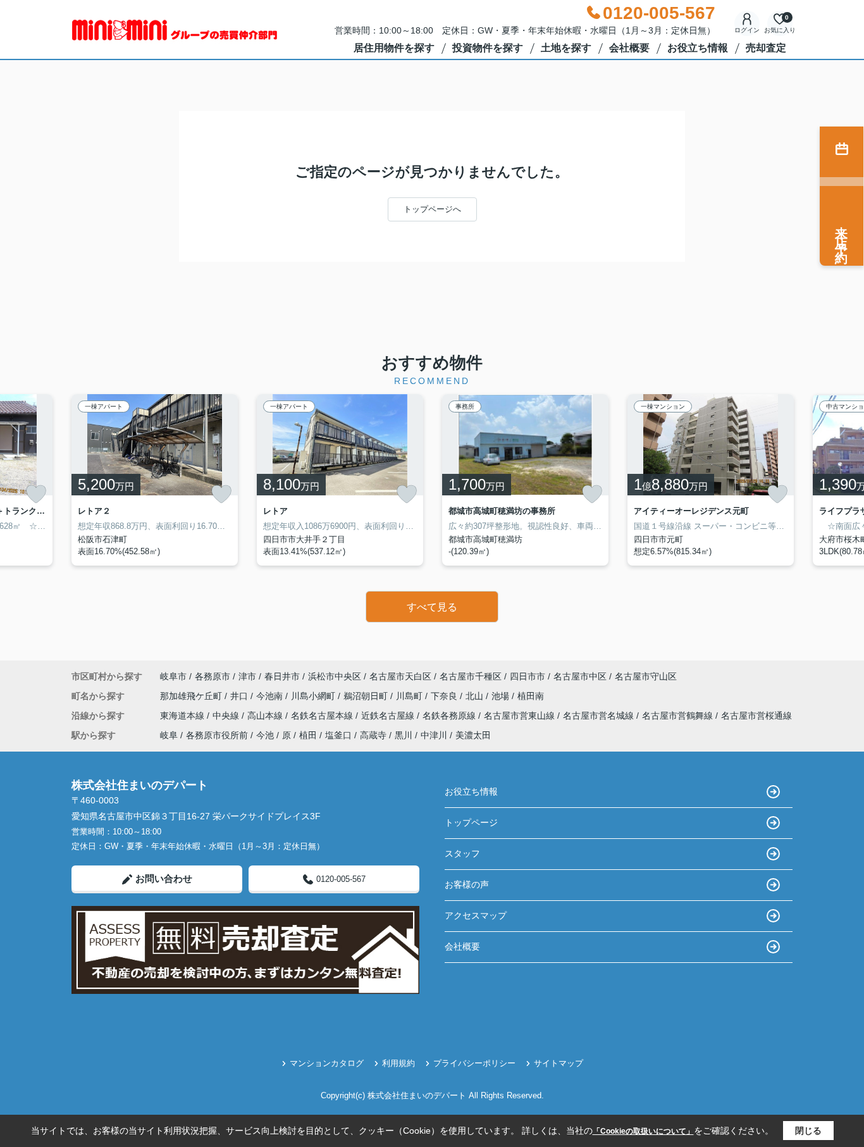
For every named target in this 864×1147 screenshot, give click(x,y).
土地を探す (566, 47)
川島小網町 (314, 696)
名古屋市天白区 (400, 676)
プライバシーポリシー (474, 1063)
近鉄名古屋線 (389, 715)
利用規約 (398, 1063)
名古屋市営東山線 (520, 715)
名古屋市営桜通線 (756, 715)
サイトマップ (558, 1063)
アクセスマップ (476, 915)
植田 (308, 735)
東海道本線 (183, 715)
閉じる (808, 1130)
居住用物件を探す (394, 47)
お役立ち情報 (697, 47)
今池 (265, 735)
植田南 (530, 696)
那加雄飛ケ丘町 (192, 696)
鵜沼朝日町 (366, 696)
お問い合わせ (163, 878)
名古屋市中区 (580, 676)
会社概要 (629, 47)
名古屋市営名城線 (599, 715)
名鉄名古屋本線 (323, 715)
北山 (476, 696)
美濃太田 (473, 735)
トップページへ (432, 209)
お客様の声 (467, 884)
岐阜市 (173, 676)
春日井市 (282, 676)
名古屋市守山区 (646, 676)
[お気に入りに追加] (36, 494)
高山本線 (266, 715)
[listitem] (154, 480)
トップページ (471, 822)
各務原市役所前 (217, 735)
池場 (501, 696)
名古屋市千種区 (471, 676)
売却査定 (766, 47)
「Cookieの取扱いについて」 (643, 1131)
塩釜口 (338, 735)
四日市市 (527, 676)
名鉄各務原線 (450, 715)
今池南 (270, 696)
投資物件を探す (487, 47)
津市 (247, 676)
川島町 (410, 696)
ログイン (747, 30)
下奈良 (445, 696)
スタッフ (462, 853)
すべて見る (432, 607)
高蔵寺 (373, 735)
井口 (240, 696)
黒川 (403, 735)
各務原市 (212, 676)
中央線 (227, 715)
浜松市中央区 (334, 676)
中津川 (434, 735)
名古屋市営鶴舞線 (678, 715)
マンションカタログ (327, 1063)
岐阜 (169, 735)
